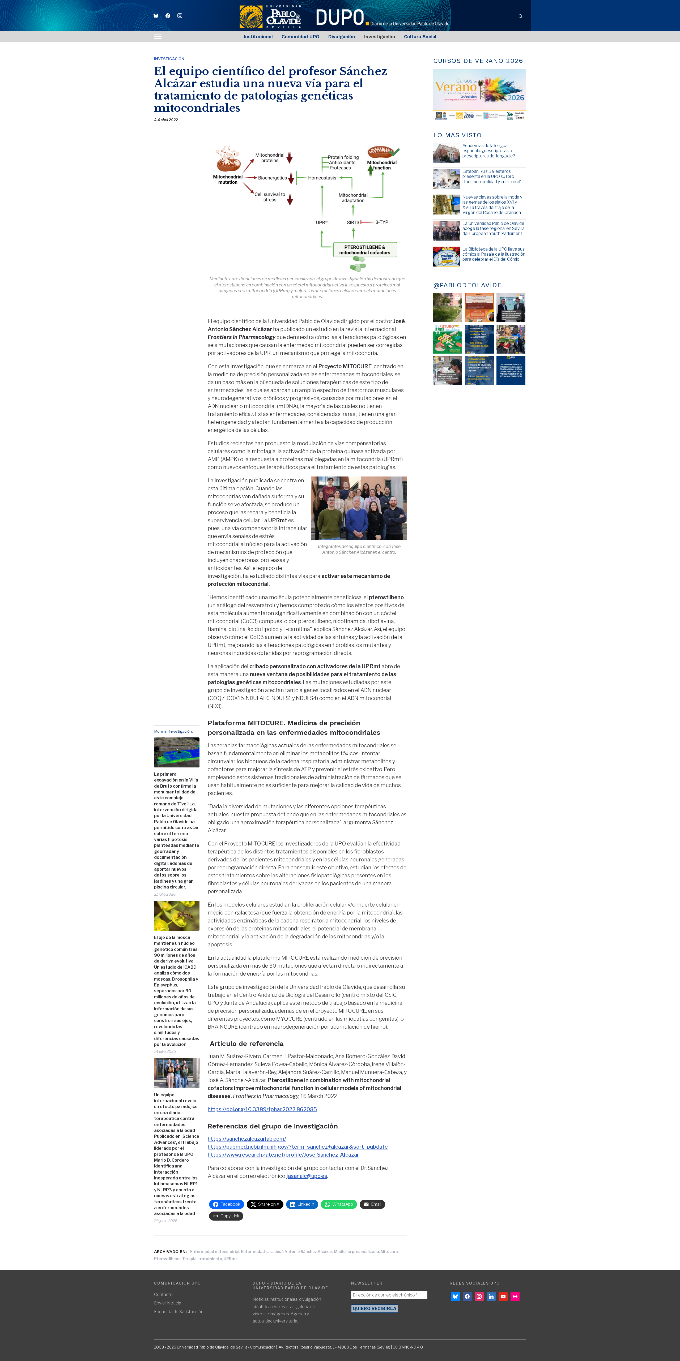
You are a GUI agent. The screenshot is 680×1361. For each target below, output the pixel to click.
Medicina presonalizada (356, 1251)
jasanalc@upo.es (306, 1176)
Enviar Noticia (167, 1303)
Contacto (163, 1294)
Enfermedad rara (257, 1251)
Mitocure (389, 1251)
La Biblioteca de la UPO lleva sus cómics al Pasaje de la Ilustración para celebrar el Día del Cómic (493, 254)
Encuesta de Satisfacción (178, 1311)
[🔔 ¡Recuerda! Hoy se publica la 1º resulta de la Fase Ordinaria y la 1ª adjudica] (510, 339)
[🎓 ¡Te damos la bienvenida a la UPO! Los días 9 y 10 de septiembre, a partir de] (447, 339)
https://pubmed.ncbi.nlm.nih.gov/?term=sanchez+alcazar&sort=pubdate (298, 1147)
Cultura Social (420, 36)
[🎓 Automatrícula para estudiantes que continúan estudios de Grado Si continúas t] (479, 339)
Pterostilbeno (167, 1258)
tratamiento (210, 1258)
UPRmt (230, 1258)
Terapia (189, 1258)
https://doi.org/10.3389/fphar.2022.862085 (262, 1109)
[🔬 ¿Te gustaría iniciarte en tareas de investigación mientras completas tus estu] (479, 370)
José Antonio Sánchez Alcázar (303, 1251)
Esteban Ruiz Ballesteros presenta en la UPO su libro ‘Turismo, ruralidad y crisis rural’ (491, 176)
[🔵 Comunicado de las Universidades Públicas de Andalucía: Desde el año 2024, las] (510, 370)
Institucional (258, 36)
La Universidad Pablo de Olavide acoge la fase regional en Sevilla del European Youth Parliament (493, 228)
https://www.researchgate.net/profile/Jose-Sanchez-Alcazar (283, 1155)
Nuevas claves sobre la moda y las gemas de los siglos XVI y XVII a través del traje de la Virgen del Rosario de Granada (492, 205)
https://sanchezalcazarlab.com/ (247, 1139)
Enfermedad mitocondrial (214, 1251)
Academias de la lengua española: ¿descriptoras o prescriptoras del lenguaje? (488, 150)
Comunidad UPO (300, 36)
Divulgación (341, 36)
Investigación (379, 36)
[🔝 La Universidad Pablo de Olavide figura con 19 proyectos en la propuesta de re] (447, 370)
